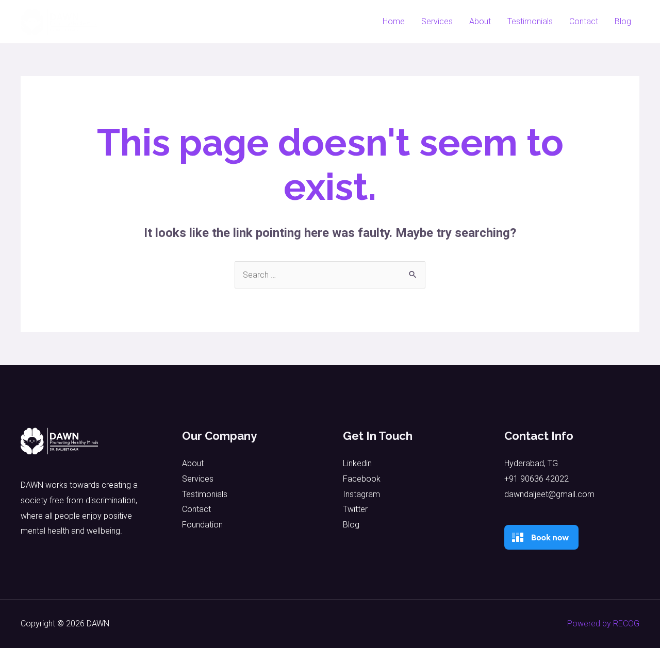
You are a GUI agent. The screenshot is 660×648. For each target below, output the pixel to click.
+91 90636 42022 (536, 479)
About (480, 21)
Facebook (362, 479)
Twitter (355, 509)
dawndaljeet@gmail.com (549, 494)
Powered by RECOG (603, 623)
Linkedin (357, 463)
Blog (623, 21)
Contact (583, 21)
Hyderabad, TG (531, 463)
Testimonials (530, 21)
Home (394, 21)
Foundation (202, 525)
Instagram (361, 494)
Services (437, 21)
